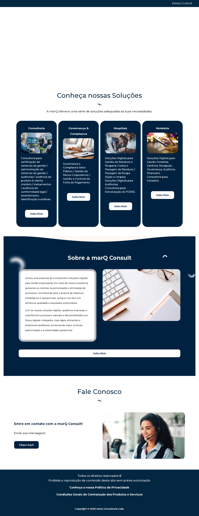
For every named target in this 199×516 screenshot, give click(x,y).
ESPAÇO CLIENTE (182, 3)
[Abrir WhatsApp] (191, 508)
